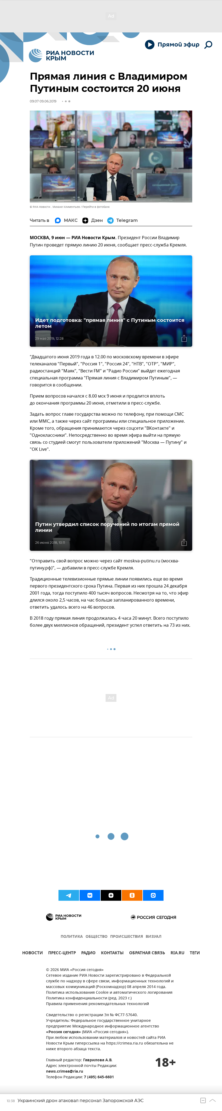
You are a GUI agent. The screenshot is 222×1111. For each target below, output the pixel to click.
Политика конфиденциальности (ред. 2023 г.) (89, 998)
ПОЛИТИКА (72, 937)
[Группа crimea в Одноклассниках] (132, 895)
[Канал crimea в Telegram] (68, 895)
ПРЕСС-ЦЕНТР (62, 953)
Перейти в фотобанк (96, 207)
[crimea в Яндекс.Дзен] (111, 895)
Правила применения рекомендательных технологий (97, 1004)
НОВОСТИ (32, 953)
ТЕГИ (195, 953)
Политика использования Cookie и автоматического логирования (109, 993)
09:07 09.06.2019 (43, 101)
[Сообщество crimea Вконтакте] (90, 895)
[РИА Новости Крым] (61, 55)
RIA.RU (177, 953)
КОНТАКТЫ (112, 953)
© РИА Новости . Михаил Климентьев (55, 207)
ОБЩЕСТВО (96, 937)
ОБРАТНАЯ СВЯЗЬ (147, 953)
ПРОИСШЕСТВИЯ (126, 937)
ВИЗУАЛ (153, 937)
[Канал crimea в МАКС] (153, 895)
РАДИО (88, 953)
